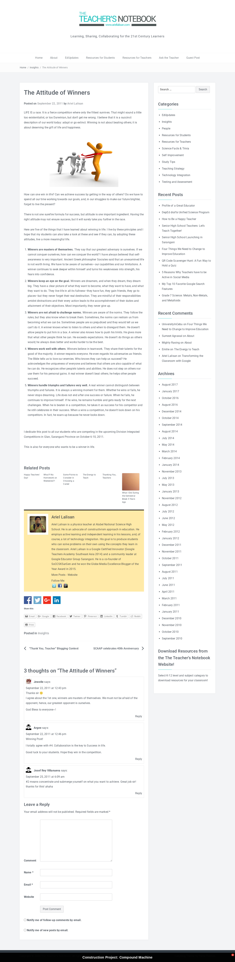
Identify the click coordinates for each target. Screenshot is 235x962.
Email (28, 884)
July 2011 (168, 578)
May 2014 (168, 444)
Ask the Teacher (169, 57)
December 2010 (171, 618)
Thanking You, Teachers (109, 476)
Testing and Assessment (177, 181)
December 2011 (171, 544)
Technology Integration (176, 175)
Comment (30, 860)
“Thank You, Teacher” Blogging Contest (53, 648)
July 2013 (168, 478)
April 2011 (168, 591)
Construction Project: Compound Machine (117, 957)
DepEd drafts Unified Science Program (185, 212)
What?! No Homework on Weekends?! (50, 478)
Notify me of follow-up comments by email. (54, 920)
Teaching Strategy (173, 168)
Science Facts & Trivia (175, 148)
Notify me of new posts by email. (47, 930)
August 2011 (170, 571)
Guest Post (193, 57)
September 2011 (172, 565)
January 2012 (170, 538)
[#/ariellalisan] (54, 585)
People (166, 128)
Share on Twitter (37, 600)
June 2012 (168, 518)
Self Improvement (173, 155)
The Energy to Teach (89, 476)
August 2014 (170, 431)
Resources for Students (100, 57)
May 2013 (168, 484)
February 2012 (171, 531)
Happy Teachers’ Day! (32, 476)
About (53, 57)
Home (38, 57)
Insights (34, 67)
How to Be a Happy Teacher (179, 219)
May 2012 (168, 525)
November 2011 (171, 551)
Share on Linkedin (57, 600)
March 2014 (169, 451)
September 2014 (172, 424)
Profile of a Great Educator (178, 205)
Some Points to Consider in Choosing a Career (70, 479)
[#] (60, 585)
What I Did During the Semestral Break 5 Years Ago (130, 497)
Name (28, 872)
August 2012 (170, 505)
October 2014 (170, 418)
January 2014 (170, 464)
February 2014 (171, 458)
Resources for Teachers (137, 57)
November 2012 (171, 498)
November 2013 (171, 471)
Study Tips (168, 162)
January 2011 (170, 611)
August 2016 (170, 404)
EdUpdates (71, 57)
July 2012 (168, 511)
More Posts (58, 574)
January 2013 (170, 491)
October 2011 (170, 558)
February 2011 (171, 605)
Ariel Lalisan (75, 103)
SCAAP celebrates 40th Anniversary (116, 648)
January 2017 (170, 391)
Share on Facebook (28, 600)
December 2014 (171, 411)
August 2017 (170, 384)
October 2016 (170, 398)
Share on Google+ (47, 600)
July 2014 (168, 438)
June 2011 (168, 585)
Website (72, 574)
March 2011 (169, 598)
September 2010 (172, 638)
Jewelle (39, 682)
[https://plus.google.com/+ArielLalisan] (66, 585)
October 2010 (170, 631)
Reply (138, 716)
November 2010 (171, 625)
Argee (37, 727)
